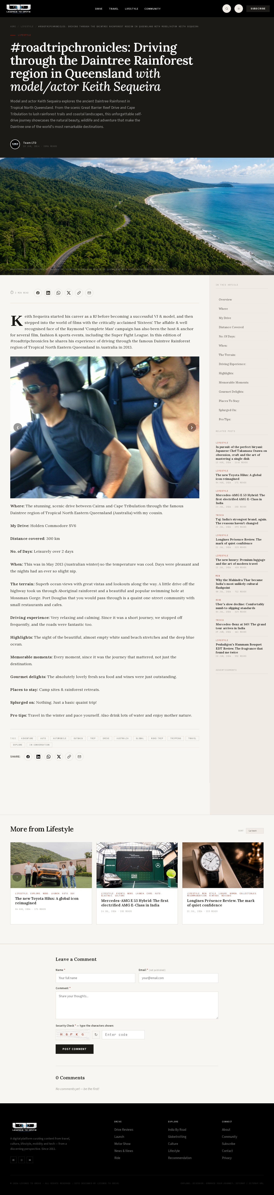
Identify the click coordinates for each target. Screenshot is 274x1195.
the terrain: (227, 355)
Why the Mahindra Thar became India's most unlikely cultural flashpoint (239, 584)
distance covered (231, 327)
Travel (114, 9)
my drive (225, 318)
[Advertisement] (242, 742)
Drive (99, 9)
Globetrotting (177, 1137)
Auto (43, 738)
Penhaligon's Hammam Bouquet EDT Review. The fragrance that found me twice (239, 648)
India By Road (177, 1130)
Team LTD (29, 143)
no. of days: (227, 336)
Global (140, 738)
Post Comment (75, 1049)
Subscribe (258, 8)
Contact (227, 1151)
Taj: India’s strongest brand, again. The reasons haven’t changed (241, 521)
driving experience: (232, 364)
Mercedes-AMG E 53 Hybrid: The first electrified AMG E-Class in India (240, 499)
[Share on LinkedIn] (48, 293)
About (226, 1130)
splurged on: (228, 410)
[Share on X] (69, 293)
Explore (17, 745)
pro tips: (225, 419)
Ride (117, 1158)
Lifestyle (131, 9)
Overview (225, 299)
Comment (63, 988)
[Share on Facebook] (38, 293)
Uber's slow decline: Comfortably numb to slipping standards (240, 606)
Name (60, 970)
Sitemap (240, 1183)
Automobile (59, 738)
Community (152, 9)
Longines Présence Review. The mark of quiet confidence (239, 541)
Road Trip (157, 738)
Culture (173, 1144)
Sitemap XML (256, 1183)
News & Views (123, 1151)
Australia (123, 738)
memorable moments (234, 382)
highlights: (226, 373)
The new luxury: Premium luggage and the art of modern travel (240, 562)
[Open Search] (226, 8)
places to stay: (229, 401)
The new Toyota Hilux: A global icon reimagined (238, 477)
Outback (78, 738)
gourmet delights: (231, 392)
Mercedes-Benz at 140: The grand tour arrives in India (241, 626)
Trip (93, 738)
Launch (119, 1137)
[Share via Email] (89, 293)
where (223, 309)
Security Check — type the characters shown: (85, 1026)
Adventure (27, 738)
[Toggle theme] (238, 8)
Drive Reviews (123, 1130)
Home (13, 26)
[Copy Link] (79, 293)
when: (223, 345)
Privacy (227, 1158)
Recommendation (180, 1158)
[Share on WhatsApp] (58, 293)
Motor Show (122, 1144)
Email (152, 970)
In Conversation (39, 745)
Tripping (175, 738)
